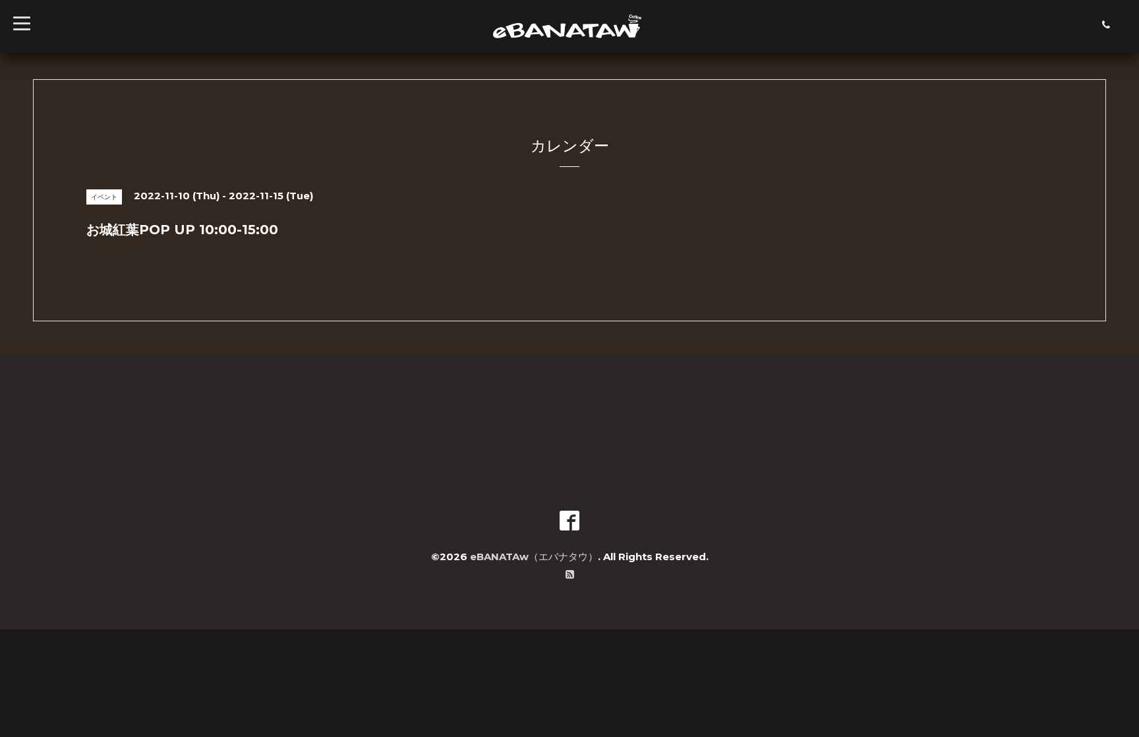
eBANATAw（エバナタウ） (534, 556)
